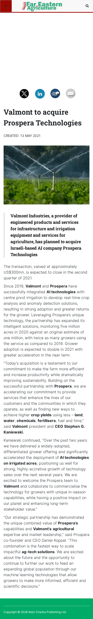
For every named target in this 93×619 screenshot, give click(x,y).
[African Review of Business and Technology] (29, 6)
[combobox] (87, 6)
